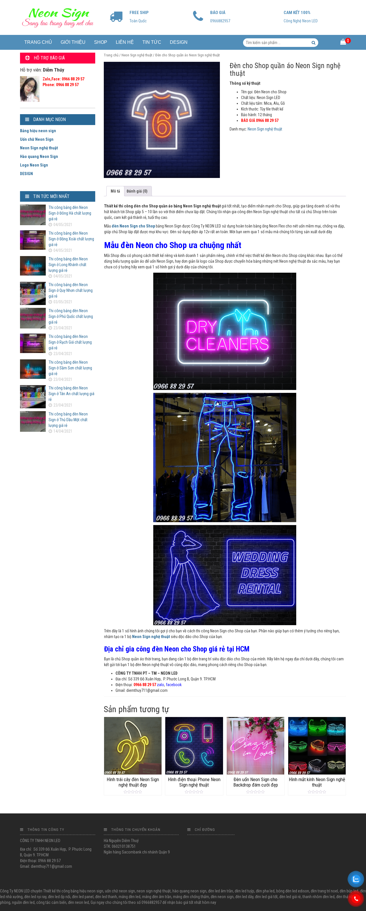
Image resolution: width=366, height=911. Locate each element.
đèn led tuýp (244, 891)
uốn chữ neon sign (120, 891)
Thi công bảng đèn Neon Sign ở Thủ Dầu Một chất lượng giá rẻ (68, 420)
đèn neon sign (222, 896)
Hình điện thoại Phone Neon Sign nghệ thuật (194, 782)
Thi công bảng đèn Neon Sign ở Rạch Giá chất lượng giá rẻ (70, 342)
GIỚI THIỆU (73, 42)
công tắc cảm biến (51, 902)
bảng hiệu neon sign (87, 891)
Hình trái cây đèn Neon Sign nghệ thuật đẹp (133, 782)
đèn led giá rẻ (290, 896)
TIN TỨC (151, 42)
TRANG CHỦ (38, 42)
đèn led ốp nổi (59, 896)
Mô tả (115, 191)
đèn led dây (244, 896)
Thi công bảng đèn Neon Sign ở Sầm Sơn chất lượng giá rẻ (70, 368)
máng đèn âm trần (156, 896)
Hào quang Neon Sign (39, 156)
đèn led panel (83, 896)
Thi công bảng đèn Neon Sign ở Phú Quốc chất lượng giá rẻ (71, 316)
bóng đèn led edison (292, 891)
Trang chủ (111, 55)
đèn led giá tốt (266, 896)
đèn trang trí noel (324, 891)
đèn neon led (78, 902)
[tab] (115, 191)
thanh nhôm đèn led (319, 896)
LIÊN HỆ (125, 42)
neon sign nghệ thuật (154, 891)
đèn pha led (265, 891)
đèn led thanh (106, 896)
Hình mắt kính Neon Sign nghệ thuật (317, 782)
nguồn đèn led (23, 902)
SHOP (100, 42)
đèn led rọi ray (35, 896)
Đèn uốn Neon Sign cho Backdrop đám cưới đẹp (255, 782)
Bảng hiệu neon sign (38, 130)
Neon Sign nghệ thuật (137, 55)
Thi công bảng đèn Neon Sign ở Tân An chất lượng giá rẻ (71, 394)
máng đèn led (129, 896)
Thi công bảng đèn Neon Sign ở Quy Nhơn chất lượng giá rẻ (71, 290)
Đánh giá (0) (137, 191)
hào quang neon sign (189, 891)
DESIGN (179, 42)
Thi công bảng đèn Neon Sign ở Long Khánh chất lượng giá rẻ (68, 265)
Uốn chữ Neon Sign (36, 139)
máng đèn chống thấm (191, 896)
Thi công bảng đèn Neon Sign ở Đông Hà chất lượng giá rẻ (70, 213)
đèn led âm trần (220, 891)
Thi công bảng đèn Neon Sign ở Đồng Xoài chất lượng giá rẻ (71, 239)
